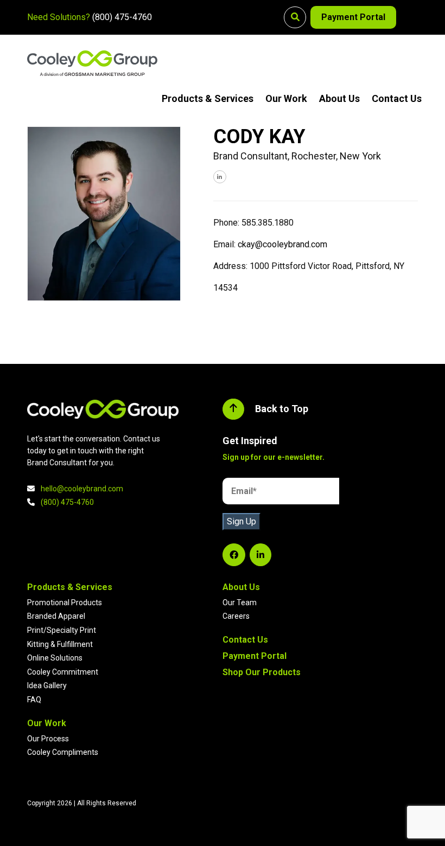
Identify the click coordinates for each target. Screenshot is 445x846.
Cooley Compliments (62, 752)
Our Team (240, 602)
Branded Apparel (56, 616)
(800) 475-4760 (122, 17)
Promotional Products (64, 602)
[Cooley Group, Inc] (92, 63)
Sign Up (241, 521)
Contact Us (397, 98)
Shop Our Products (262, 672)
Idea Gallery (47, 685)
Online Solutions (54, 657)
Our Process (48, 738)
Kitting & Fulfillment (60, 644)
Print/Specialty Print (61, 630)
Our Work (286, 98)
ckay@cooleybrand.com (282, 244)
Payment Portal (353, 17)
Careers (236, 616)
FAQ (34, 699)
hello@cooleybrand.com (82, 488)
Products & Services (207, 98)
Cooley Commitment (62, 672)
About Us (339, 98)
